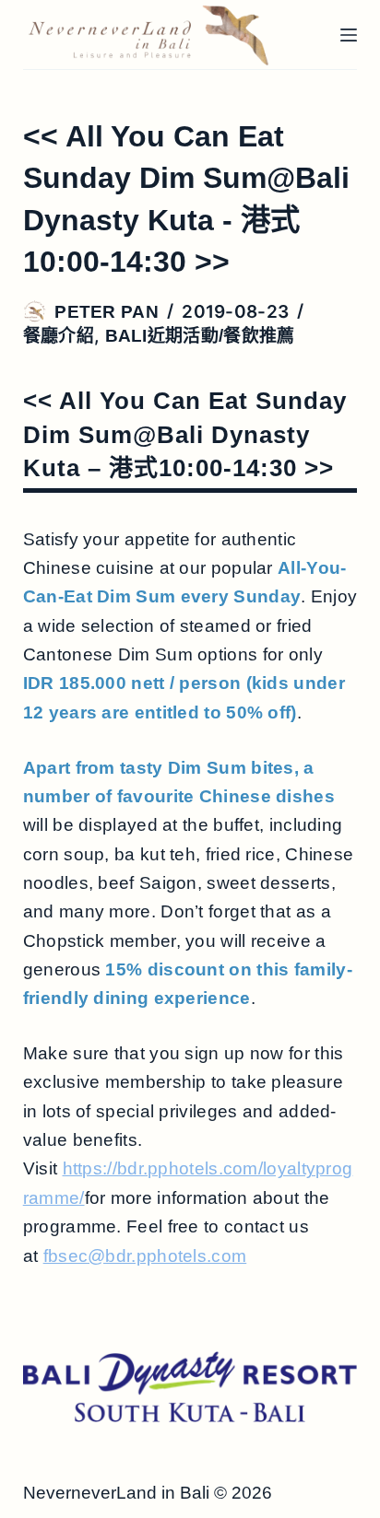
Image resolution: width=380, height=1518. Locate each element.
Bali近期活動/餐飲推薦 (200, 335)
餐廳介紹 (58, 335)
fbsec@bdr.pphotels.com (145, 1256)
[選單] (348, 35)
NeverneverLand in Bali (116, 1492)
